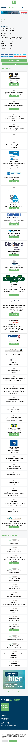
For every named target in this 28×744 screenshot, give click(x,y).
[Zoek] (22, 7)
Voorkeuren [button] (4, 741)
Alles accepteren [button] (12, 741)
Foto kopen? (15, 64)
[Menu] (25, 7)
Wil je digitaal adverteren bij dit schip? (14, 691)
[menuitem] (21, 7)
